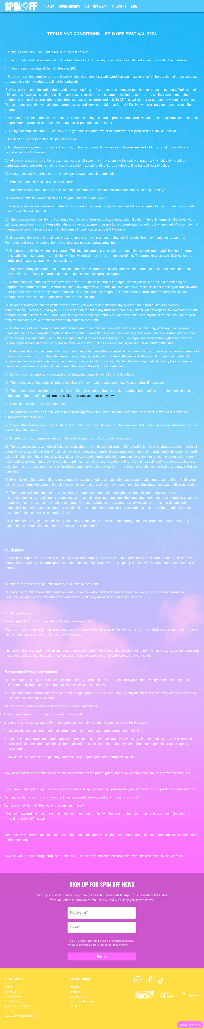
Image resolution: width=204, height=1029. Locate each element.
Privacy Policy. (120, 944)
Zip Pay (9, 1010)
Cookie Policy (13, 1001)
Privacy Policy (13, 996)
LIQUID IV (76, 987)
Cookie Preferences (190, 1024)
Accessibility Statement (19, 1015)
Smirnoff (75, 991)
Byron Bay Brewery (82, 1001)
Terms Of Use (13, 991)
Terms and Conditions (18, 1006)
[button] (20, 6)
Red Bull (75, 1006)
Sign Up (102, 956)
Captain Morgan (79, 996)
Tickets (9, 987)
